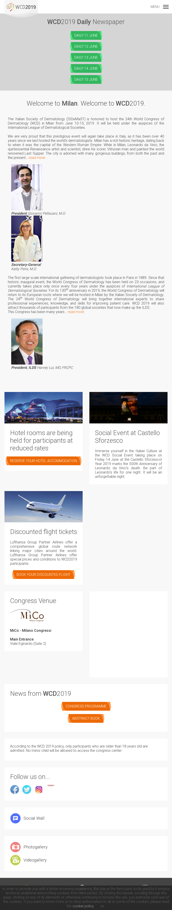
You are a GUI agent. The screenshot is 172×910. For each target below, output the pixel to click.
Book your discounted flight (44, 574)
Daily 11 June (86, 35)
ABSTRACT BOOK (86, 718)
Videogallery (35, 860)
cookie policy (83, 906)
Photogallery (35, 847)
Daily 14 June (86, 68)
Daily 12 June (86, 46)
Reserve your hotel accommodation (43, 461)
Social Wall (34, 818)
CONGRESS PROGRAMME (86, 706)
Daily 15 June (86, 79)
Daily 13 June (86, 57)
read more (37, 158)
